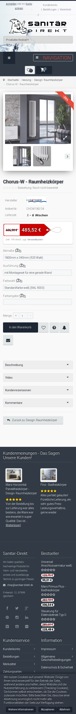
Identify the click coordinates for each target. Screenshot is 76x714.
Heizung (26, 79)
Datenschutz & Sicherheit (57, 667)
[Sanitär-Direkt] (38, 26)
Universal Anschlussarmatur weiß (56, 563)
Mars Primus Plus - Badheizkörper (53, 588)
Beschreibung (14, 365)
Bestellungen (50, 9)
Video (9, 377)
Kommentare (13, 402)
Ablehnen (64, 709)
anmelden (11, 3)
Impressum (48, 649)
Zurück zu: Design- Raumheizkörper (34, 420)
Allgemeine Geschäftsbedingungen (56, 658)
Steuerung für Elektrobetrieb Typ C (53, 613)
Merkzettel (9, 664)
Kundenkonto (50, 5)
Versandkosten (34, 239)
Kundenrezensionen (18, 390)
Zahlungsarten (12, 671)
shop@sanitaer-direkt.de (20, 585)
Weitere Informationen (20, 709)
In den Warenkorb (20, 327)
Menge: (7, 315)
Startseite (13, 79)
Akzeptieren (47, 709)
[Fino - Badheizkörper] (49, 477)
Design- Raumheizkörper (48, 79)
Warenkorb (65, 9)
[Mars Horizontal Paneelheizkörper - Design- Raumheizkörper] (14, 477)
